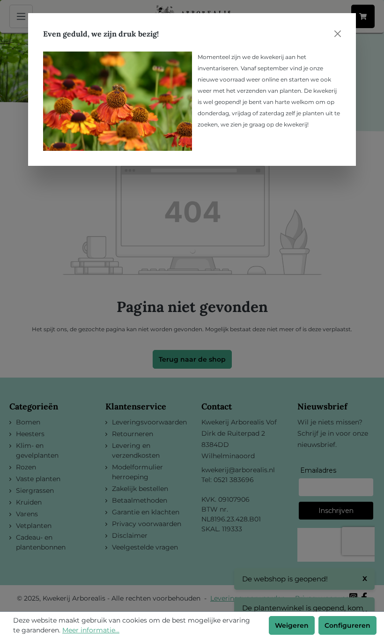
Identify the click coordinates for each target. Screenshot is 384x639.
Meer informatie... (90, 630)
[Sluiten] (338, 34)
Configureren (347, 625)
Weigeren (292, 625)
